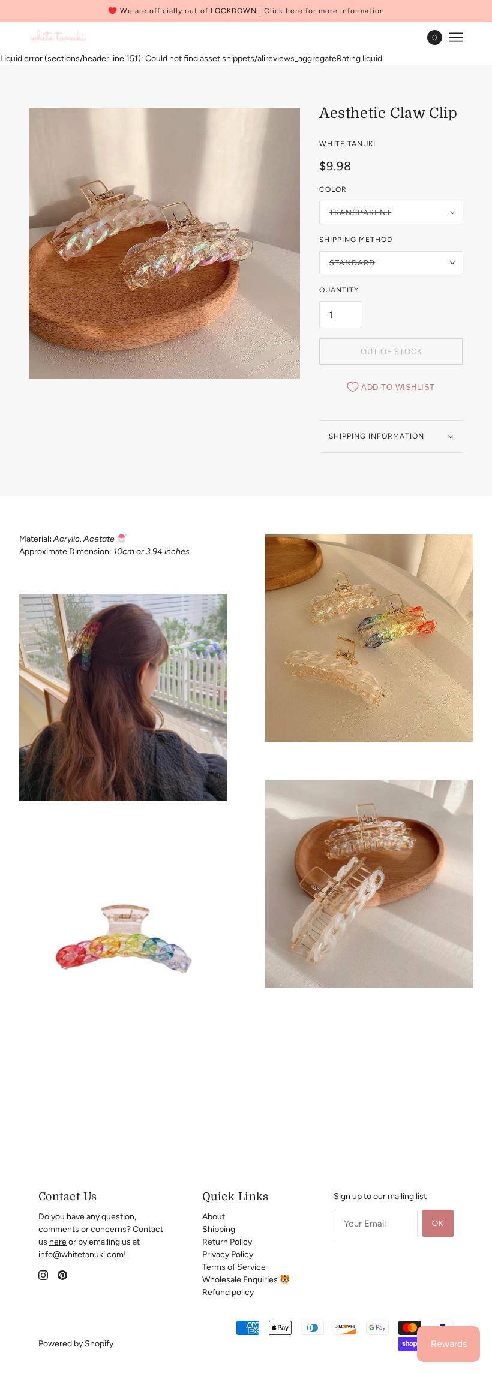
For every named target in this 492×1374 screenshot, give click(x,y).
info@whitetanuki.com (81, 1254)
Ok (438, 1223)
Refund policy (228, 1292)
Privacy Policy (227, 1254)
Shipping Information (376, 436)
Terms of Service (234, 1267)
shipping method (355, 239)
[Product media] (123, 697)
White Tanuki (347, 144)
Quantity (339, 290)
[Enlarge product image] (164, 243)
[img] (43, 1275)
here (58, 1242)
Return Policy (227, 1242)
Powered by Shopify (75, 1344)
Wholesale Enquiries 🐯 (246, 1280)
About (213, 1217)
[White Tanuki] (59, 37)
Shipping (218, 1229)
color (333, 189)
